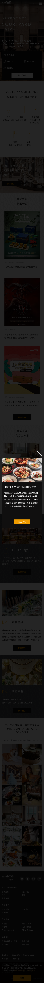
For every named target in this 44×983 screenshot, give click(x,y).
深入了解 (22, 521)
